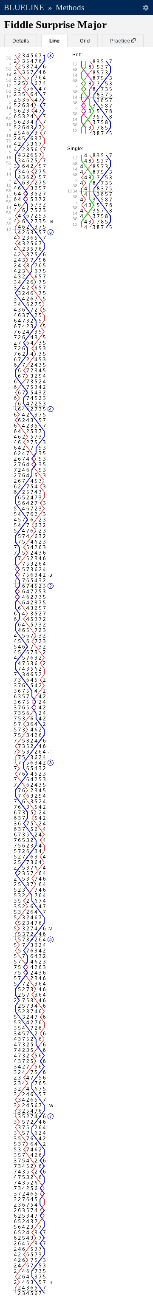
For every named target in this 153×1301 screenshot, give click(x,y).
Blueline (24, 7)
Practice (120, 40)
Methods (70, 7)
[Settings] (145, 7)
